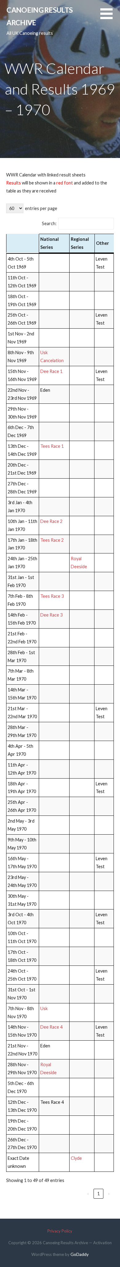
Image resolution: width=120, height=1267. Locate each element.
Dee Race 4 (51, 1027)
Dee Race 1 (51, 371)
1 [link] (98, 1193)
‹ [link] (88, 1193)
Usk (44, 1008)
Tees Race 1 (52, 446)
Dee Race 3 (51, 614)
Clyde (76, 1158)
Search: (49, 223)
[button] (110, 17)
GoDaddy (79, 1254)
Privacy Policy (59, 1231)
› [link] (109, 1193)
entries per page (41, 208)
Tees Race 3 (52, 596)
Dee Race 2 (51, 521)
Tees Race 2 (52, 540)
